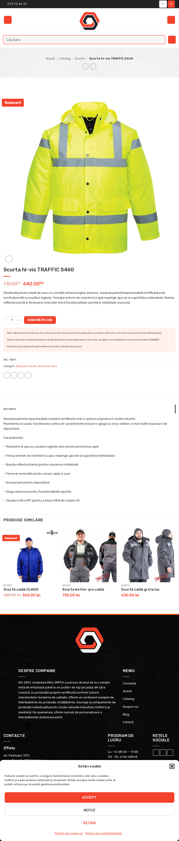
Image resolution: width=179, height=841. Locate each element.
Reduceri (21, 366)
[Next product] (86, 66)
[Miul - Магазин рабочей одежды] (89, 21)
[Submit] (160, 39)
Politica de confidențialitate (103, 833)
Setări (89, 823)
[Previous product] (93, 66)
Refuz (89, 810)
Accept (89, 797)
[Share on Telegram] (28, 375)
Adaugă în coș (40, 320)
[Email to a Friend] (21, 375)
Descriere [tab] (9, 408)
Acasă (50, 58)
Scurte (80, 58)
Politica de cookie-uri (69, 833)
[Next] (175, 566)
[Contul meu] (171, 20)
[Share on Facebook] (14, 375)
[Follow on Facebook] (156, 752)
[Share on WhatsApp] (7, 375)
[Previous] (3, 566)
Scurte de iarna (47, 366)
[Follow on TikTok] (170, 752)
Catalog (65, 58)
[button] (172, 766)
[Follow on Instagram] (163, 752)
